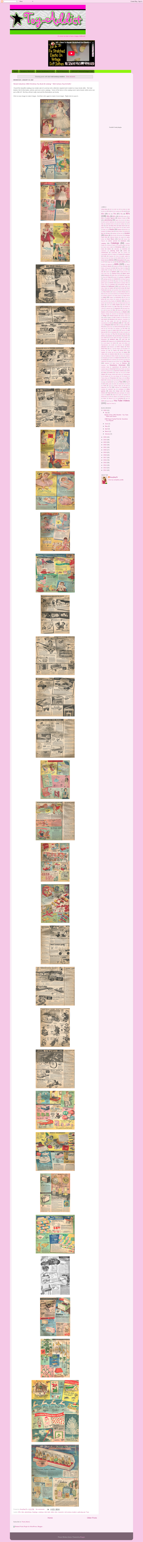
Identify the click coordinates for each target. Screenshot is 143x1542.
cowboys (41, 1512)
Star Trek (119, 361)
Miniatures (112, 319)
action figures (110, 218)
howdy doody (117, 295)
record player (106, 343)
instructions (118, 297)
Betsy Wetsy (119, 231)
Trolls (104, 385)
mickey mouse (124, 315)
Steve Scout (116, 363)
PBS (109, 332)
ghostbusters (104, 280)
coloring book (114, 250)
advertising (28, 1512)
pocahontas (118, 336)
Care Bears (110, 239)
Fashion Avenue (124, 271)
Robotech (111, 346)
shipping (107, 355)
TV (110, 387)
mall (104, 310)
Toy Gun (115, 382)
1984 (124, 209)
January (107, 434)
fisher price (126, 273)
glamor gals (104, 282)
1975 (119, 209)
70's (114, 214)
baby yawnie (127, 227)
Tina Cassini (116, 379)
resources (119, 345)
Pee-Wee (121, 332)
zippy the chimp (110, 403)
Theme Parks (104, 378)
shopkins (127, 355)
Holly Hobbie (106, 292)
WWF (102, 401)
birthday (114, 233)
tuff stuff (126, 385)
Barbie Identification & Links (45, 71)
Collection (124, 249)
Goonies (111, 282)
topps (104, 382)
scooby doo (111, 352)
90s (120, 216)
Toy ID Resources (62, 71)
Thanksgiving (126, 374)
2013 (105, 467)
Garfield (116, 279)
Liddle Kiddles (116, 304)
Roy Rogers (117, 348)
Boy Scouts (113, 235)
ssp (114, 361)
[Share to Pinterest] (59, 1509)
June (106, 423)
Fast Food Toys (105, 273)
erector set (121, 269)
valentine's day (111, 389)
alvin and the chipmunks (108, 222)
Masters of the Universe (107, 312)
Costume (120, 254)
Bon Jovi (120, 233)
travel (128, 383)
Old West (110, 328)
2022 (105, 444)
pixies (126, 332)
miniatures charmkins (122, 319)
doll (115, 262)
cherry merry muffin (108, 247)
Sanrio (115, 350)
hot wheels (114, 293)
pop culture (114, 337)
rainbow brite (120, 341)
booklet (127, 233)
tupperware (104, 387)
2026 (105, 410)
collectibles (116, 249)
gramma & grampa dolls (122, 282)
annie (117, 223)
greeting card (114, 284)
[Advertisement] (115, 174)
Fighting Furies (116, 273)
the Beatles (106, 376)
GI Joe (111, 281)
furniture (115, 277)
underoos (117, 387)
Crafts (104, 256)
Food (120, 275)
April (106, 429)
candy (122, 237)
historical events (126, 290)
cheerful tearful (121, 245)
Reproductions (104, 345)
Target (116, 372)
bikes (108, 233)
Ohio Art (103, 328)
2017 (105, 457)
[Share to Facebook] (57, 1509)
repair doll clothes (123, 343)
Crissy (117, 256)
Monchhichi (124, 321)
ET (127, 270)
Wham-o (116, 396)
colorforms (103, 250)
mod (118, 321)
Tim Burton (108, 379)
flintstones (107, 275)
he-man (122, 288)
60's (19, 1512)
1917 (111, 209)
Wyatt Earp (109, 401)
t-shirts (128, 370)
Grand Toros (104, 284)
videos (110, 391)
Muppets (108, 324)
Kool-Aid (109, 302)
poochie (125, 336)
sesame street (113, 354)
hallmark (103, 286)
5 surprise (117, 211)
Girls (126, 281)
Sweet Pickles (121, 369)
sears (125, 352)
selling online (104, 354)
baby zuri (105, 229)
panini (109, 330)
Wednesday (104, 396)
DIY (104, 262)
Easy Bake (120, 268)
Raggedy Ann (112, 341)
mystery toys (109, 326)
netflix (126, 326)
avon (107, 225)
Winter (104, 398)
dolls (52, 1512)
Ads (22, 1512)
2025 (105, 437)
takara (105, 372)
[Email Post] (47, 1509)
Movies (116, 323)
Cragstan (111, 256)
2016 (105, 460)
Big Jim (103, 233)
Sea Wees (118, 352)
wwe (127, 398)
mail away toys (126, 308)
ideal (104, 297)
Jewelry (117, 299)
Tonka (122, 379)
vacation (103, 389)
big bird (126, 231)
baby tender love (117, 227)
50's (123, 211)
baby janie (108, 227)
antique (122, 223)
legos (102, 304)
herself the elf (117, 290)
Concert (125, 252)
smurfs (123, 357)
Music (114, 324)
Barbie (112, 229)
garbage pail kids (108, 279)
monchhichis (104, 323)
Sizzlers (111, 357)
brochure (120, 235)
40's (112, 211)
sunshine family (105, 367)
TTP (110, 385)
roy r (111, 348)
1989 (128, 209)
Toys (87, 1512)
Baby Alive (113, 225)
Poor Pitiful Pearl (105, 337)
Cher (128, 245)
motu (110, 323)
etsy (102, 271)
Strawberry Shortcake (27, 71)
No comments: (40, 1509)
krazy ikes (115, 302)
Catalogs (35, 1512)
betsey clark (110, 231)
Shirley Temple (114, 355)
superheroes (115, 367)
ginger (116, 280)
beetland (103, 231)
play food (122, 334)
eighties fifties (104, 269)
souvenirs (120, 359)
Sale (109, 350)
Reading (128, 341)
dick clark (47, 1512)
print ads (124, 339)
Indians (111, 297)
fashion (114, 271)
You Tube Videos (122, 400)
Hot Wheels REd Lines (124, 293)
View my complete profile (115, 480)
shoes (121, 355)
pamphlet (103, 330)
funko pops (127, 275)
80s (108, 216)
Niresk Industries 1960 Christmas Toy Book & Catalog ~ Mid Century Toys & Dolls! (42, 84)
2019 (105, 452)
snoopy (105, 359)
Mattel (125, 312)
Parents (123, 330)
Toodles (128, 379)
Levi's (108, 304)
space (126, 359)
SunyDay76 (114, 477)
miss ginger (110, 321)
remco (114, 343)
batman (120, 229)
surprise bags (104, 369)
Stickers (124, 363)
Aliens (128, 220)
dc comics (118, 258)
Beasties (126, 229)
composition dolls (115, 252)
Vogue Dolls (110, 393)
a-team (124, 216)
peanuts (114, 332)
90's (114, 216)
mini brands (125, 317)
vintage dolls (119, 391)
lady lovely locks (124, 302)
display (128, 260)
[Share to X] (55, 1509)
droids (115, 266)
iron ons (126, 297)
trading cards (108, 383)
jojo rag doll (104, 301)
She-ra (121, 354)
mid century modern (70, 1512)
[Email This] (51, 1509)
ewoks (107, 271)
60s (109, 214)
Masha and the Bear (123, 310)
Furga (109, 277)
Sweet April (113, 369)
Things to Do (121, 378)
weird (110, 396)
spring (109, 361)
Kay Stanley (112, 301)
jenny (102, 299)
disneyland (120, 260)
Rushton (103, 350)
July (106, 412)
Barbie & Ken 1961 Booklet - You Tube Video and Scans (116, 415)
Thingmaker (113, 378)
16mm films (104, 209)
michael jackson (114, 315)
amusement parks (121, 222)
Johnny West (124, 299)
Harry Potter (104, 288)
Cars (119, 239)
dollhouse (109, 264)
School (121, 350)
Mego (105, 315)
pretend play (114, 339)
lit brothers (109, 306)
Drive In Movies (107, 266)
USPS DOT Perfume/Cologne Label (82, 71)
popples (126, 337)
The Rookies (125, 376)
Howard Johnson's (107, 295)
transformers (122, 383)
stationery (107, 363)
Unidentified (125, 387)
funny (104, 277)
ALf (124, 220)
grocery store (124, 284)
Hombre (114, 291)
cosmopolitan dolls (105, 254)
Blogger (82, 1537)
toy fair (109, 382)
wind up (128, 396)
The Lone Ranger (115, 376)
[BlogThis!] (53, 1509)
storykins (103, 365)
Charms (114, 245)
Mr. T (123, 323)
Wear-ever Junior (117, 394)
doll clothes (121, 262)
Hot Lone (108, 293)
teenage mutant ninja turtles (114, 374)
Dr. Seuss (127, 264)
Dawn (112, 258)
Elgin (111, 269)
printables (104, 341)
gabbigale (121, 277)
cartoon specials (112, 241)
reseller (112, 345)
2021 (105, 447)
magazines (117, 308)
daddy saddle (124, 256)
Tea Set (123, 372)
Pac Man (125, 328)
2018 (105, 455)
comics (125, 250)
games (127, 277)
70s (121, 214)
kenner (119, 301)
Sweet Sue (109, 370)
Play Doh (115, 334)
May (106, 426)
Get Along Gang (124, 279)
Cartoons (123, 241)
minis (102, 321)
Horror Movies (122, 292)
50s (127, 211)
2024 (105, 439)
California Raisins (114, 237)
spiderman (103, 361)
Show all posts (70, 76)
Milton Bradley (116, 317)
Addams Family (121, 218)
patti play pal (81, 1512)
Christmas (118, 247)
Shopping (105, 357)
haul (117, 288)
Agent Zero (118, 220)
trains (115, 383)
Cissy (126, 247)
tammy (111, 372)
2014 (105, 465)
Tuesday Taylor (117, 385)
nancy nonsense (118, 326)
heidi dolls (109, 290)
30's (108, 211)
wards (108, 394)
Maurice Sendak (105, 313)
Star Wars (127, 361)
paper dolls (116, 330)
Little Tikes (117, 306)
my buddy (120, 324)
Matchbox (118, 312)
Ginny (121, 280)
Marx (114, 310)
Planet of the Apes (105, 334)
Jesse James (110, 299)
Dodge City (109, 262)
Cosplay (114, 254)
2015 (105, 462)
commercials (104, 252)
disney (111, 260)
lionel (124, 304)
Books (106, 235)
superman (124, 367)
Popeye (120, 337)
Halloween (111, 286)
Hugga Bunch (126, 295)
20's (104, 211)
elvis (56, 1512)
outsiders (117, 328)
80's (128, 213)
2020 (105, 450)
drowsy (121, 266)
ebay (126, 268)
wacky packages (120, 392)
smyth (128, 357)
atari (102, 225)
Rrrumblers (125, 348)
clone (102, 249)
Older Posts (92, 1518)
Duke (126, 266)
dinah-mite (104, 260)
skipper (117, 357)
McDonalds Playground (124, 313)
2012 (105, 470)
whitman (122, 396)
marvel (108, 310)
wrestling (120, 398)
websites (126, 394)
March (107, 431)
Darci (107, 258)
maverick (61, 1512)
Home (15, 71)
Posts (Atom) (26, 1522)
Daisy (102, 258)
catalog (103, 243)
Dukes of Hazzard (105, 268)
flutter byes (114, 275)
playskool (109, 336)
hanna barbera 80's (123, 286)
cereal (108, 245)
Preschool (104, 339)
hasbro (111, 288)
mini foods (104, 319)
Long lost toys (109, 308)
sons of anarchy (113, 359)
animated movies (110, 223)
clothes (109, 249)
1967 (115, 209)
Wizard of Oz (112, 398)
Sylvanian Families (119, 370)
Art (127, 223)
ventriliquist (121, 389)
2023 (105, 442)
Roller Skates (120, 346)
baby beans (122, 225)
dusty (113, 268)
